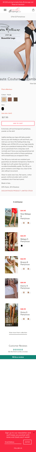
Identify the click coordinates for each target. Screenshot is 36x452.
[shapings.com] (15, 9)
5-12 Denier (18, 202)
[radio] (4, 99)
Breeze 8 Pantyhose (25, 263)
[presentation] (30, 223)
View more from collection (18, 332)
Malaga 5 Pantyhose (25, 240)
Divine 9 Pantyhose (25, 313)
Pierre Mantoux (7, 89)
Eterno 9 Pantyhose (25, 287)
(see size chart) (7, 113)
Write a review (18, 357)
